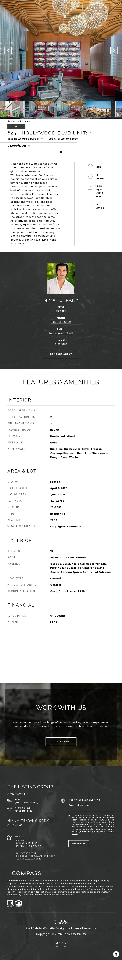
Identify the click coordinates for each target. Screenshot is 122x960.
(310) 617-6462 (61, 322)
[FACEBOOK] (57, 944)
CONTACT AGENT (61, 354)
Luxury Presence (83, 928)
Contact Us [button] (61, 741)
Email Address (79, 805)
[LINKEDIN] (65, 944)
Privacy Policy (75, 934)
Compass (12, 880)
